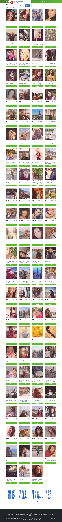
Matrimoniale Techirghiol (48, 499)
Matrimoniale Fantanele (23, 499)
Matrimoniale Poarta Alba (48, 491)
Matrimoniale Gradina (23, 502)
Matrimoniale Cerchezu (11, 499)
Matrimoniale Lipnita (35, 491)
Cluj (34, 1)
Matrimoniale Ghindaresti (24, 501)
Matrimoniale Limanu (35, 490)
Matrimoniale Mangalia (35, 493)
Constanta (37, 1)
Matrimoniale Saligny (47, 494)
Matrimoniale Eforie (23, 498)
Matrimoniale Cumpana (23, 493)
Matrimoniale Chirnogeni (11, 501)
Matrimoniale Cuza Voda (23, 494)
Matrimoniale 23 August (11, 490)
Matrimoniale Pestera (47, 490)
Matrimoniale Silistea (47, 497)
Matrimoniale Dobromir (23, 496)
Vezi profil (11, 46)
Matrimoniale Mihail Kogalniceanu (37, 497)
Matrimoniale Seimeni (47, 496)
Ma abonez (27, 5)
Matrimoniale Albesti (11, 493)
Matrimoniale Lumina (35, 492)
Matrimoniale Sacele (47, 493)
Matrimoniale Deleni (23, 495)
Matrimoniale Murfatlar (35, 499)
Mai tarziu (21, 5)
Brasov (42, 1)
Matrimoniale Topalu (47, 500)
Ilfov (44, 1)
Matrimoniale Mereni (35, 495)
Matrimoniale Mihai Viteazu (36, 496)
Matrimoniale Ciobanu (11, 502)
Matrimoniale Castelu (11, 498)
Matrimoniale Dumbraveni (24, 497)
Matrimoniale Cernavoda (11, 500)
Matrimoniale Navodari (35, 500)
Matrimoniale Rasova (47, 492)
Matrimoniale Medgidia (35, 494)
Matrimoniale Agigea (11, 492)
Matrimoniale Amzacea (11, 495)
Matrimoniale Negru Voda (36, 501)
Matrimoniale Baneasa (11, 496)
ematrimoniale (39, 518)
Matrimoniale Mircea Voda (36, 498)
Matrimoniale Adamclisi (11, 491)
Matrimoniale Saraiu (47, 495)
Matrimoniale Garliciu (23, 500)
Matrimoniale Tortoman (48, 502)
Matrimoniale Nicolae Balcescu (37, 502)
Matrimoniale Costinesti (23, 491)
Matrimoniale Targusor (48, 498)
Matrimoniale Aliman (11, 494)
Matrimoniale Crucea (23, 492)
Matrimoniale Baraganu (11, 497)
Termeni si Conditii (34, 518)
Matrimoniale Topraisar (48, 501)
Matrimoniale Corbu (23, 490)
